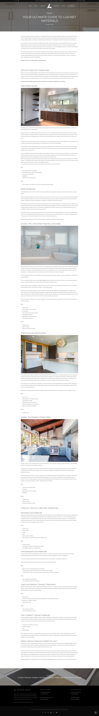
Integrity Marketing (44, 709)
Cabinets (49, 13)
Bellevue (28, 702)
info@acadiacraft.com (45, 692)
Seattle (21, 702)
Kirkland (31, 702)
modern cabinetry (42, 280)
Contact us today (24, 659)
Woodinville (24, 702)
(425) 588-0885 (44, 694)
